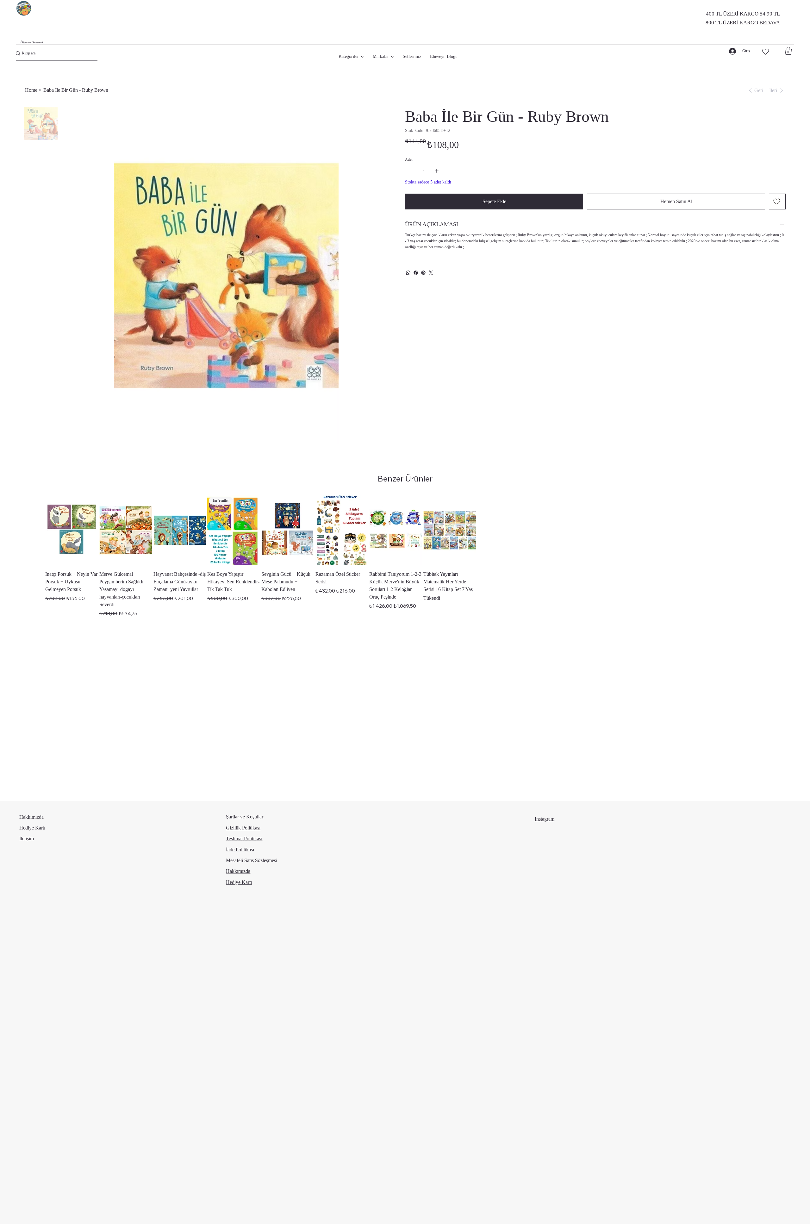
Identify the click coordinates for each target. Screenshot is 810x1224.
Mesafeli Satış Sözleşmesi (251, 860)
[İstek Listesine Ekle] (777, 201)
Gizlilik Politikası (243, 827)
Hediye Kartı (32, 827)
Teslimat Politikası (244, 838)
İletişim (26, 838)
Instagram (544, 819)
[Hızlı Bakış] (71, 530)
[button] (788, 51)
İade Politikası (240, 849)
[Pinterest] (423, 273)
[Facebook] (416, 273)
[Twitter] (431, 273)
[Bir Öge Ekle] (436, 171)
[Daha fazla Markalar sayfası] (392, 56)
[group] (404, 556)
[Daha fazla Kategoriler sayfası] (362, 56)
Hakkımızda (31, 817)
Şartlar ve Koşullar (244, 816)
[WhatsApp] (408, 273)
